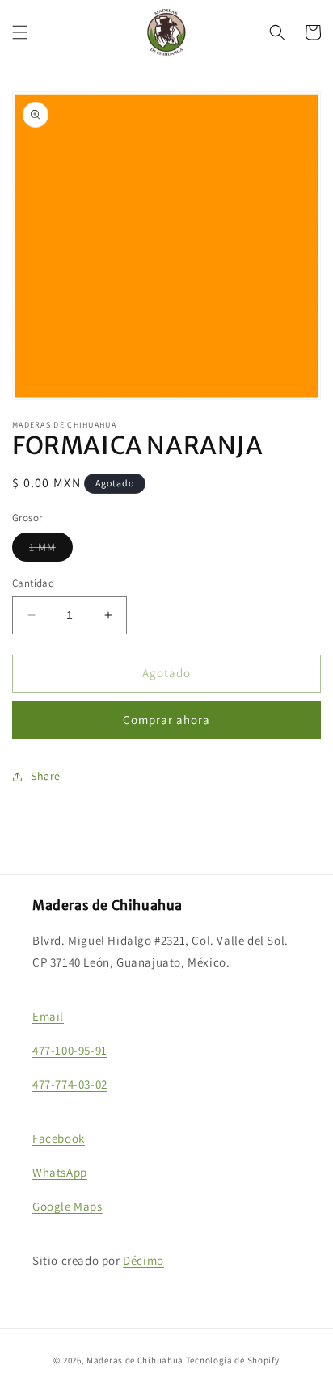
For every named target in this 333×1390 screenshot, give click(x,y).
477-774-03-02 (69, 1084)
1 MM (51, 550)
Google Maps (67, 1206)
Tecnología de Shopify (233, 1360)
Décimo (143, 1260)
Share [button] (46, 776)
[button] (20, 32)
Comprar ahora (166, 719)
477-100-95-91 (69, 1050)
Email (48, 1016)
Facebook (58, 1138)
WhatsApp (59, 1172)
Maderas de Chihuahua (134, 1360)
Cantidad (33, 583)
